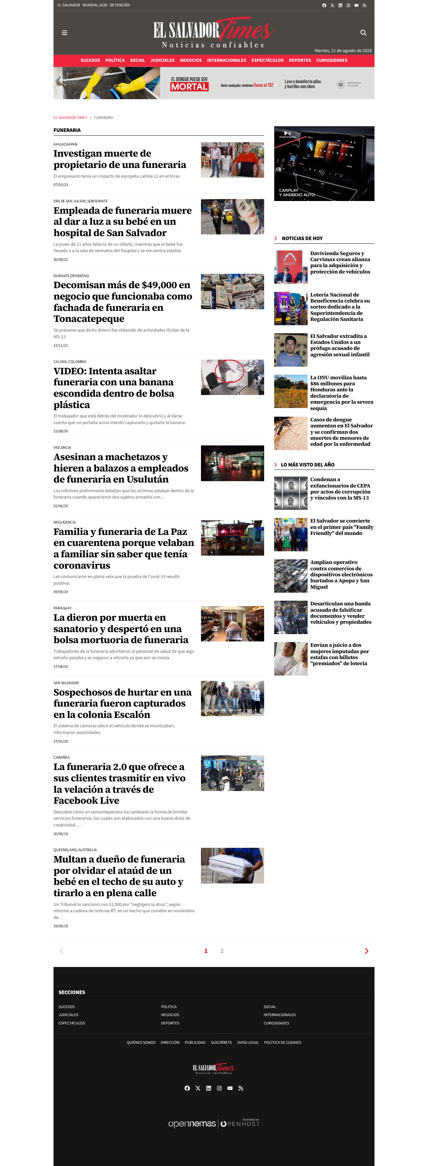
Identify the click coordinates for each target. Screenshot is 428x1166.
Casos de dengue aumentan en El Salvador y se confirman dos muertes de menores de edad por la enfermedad (341, 432)
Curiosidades (276, 1023)
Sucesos (67, 1007)
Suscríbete (221, 1042)
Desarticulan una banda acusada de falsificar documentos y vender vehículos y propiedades (340, 613)
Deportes (170, 1023)
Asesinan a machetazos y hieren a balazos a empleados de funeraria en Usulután (121, 468)
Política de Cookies (282, 1042)
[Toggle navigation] (65, 33)
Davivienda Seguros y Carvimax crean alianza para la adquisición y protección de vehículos (340, 262)
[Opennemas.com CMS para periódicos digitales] (214, 1131)
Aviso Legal (248, 1042)
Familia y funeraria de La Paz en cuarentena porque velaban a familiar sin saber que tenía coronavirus (124, 548)
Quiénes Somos (141, 1042)
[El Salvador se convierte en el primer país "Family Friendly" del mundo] (291, 534)
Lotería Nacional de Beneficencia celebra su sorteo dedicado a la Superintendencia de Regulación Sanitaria (340, 307)
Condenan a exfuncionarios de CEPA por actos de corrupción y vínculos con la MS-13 (340, 489)
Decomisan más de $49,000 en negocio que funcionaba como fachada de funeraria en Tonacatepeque (123, 301)
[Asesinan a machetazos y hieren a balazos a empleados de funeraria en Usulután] (232, 463)
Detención (120, 5)
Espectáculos (72, 1023)
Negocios (170, 1015)
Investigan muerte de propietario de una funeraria (120, 159)
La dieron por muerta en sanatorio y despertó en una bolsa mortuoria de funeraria (121, 628)
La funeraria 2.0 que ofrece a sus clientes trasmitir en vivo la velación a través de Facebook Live (120, 783)
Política (169, 1007)
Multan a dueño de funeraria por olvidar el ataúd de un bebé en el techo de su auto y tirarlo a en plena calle (119, 876)
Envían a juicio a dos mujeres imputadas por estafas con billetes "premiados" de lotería (339, 654)
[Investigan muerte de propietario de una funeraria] (232, 160)
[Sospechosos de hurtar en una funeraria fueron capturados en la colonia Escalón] (232, 698)
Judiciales (68, 1015)
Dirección (170, 1042)
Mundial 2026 (95, 5)
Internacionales (280, 1015)
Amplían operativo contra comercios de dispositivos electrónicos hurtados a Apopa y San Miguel (341, 575)
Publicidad (195, 1042)
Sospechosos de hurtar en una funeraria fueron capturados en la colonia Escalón (123, 703)
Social (270, 1007)
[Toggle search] (363, 33)
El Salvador (69, 5)
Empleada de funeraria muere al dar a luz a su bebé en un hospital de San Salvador (123, 221)
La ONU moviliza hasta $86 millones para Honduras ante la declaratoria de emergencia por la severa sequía (341, 393)
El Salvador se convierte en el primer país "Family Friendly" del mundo (341, 527)
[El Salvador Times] (214, 33)
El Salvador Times (70, 118)
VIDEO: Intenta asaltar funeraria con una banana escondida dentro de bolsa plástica (114, 387)
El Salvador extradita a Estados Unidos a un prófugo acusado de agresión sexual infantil (340, 345)
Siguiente (366, 951)
